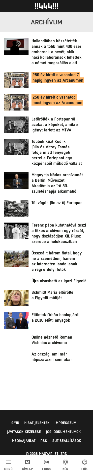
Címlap (27, 469)
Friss (46, 469)
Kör (65, 469)
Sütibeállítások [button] (66, 441)
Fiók (84, 469)
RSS (43, 441)
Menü (8, 469)
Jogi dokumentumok (63, 432)
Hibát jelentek (37, 423)
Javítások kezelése (24, 432)
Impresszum (65, 423)
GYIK (15, 423)
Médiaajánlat (23, 441)
